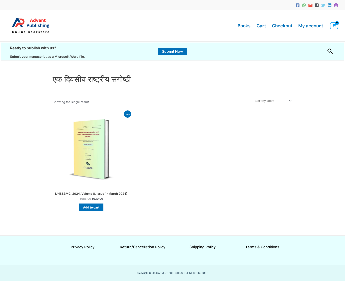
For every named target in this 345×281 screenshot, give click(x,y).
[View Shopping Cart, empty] (334, 25)
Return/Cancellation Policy (142, 247)
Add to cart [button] (91, 207)
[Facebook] (298, 5)
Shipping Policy (202, 247)
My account (310, 25)
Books (244, 25)
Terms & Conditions (262, 247)
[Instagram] (336, 5)
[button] (172, 51)
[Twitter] (323, 5)
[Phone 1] (317, 5)
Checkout (282, 25)
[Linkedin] (330, 5)
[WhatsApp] (304, 5)
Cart (261, 25)
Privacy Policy (82, 247)
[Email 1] (310, 5)
